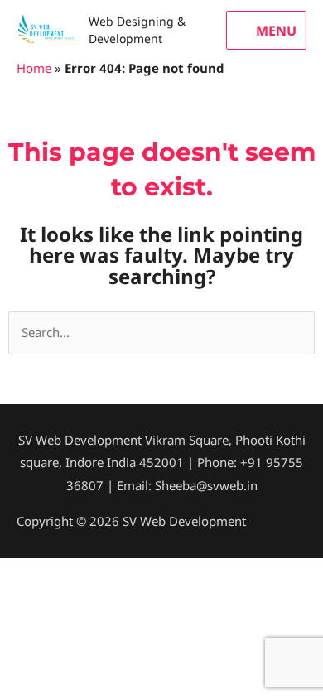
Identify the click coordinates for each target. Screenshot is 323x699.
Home (34, 68)
